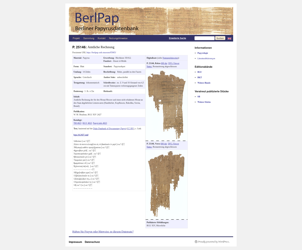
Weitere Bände (203, 82)
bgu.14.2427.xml (81, 135)
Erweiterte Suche (177, 38)
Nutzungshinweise (118, 38)
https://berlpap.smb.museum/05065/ (101, 52)
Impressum (77, 242)
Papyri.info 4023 (100, 123)
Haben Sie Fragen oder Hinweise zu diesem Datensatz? (103, 231)
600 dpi (164, 63)
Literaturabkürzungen (206, 58)
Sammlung (88, 38)
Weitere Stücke (204, 101)
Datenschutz (92, 242)
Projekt (76, 38)
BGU (199, 71)
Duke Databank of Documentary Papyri (109, 128)
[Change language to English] (229, 38)
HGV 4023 (87, 123)
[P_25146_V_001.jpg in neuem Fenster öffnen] (167, 151)
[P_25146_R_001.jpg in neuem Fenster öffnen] (167, 71)
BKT (199, 77)
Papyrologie (202, 52)
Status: (149, 66)
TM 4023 (77, 123)
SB (198, 96)
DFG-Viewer (173, 63)
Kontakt (102, 38)
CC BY (130, 128)
